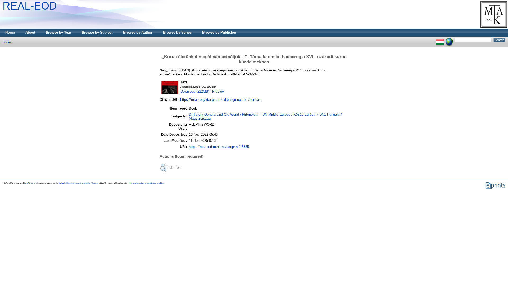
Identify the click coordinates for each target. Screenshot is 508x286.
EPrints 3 (31, 183)
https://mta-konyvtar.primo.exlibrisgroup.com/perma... (221, 100)
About (30, 32)
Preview (218, 91)
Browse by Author (137, 32)
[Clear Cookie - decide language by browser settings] (449, 40)
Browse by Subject (97, 32)
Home (10, 32)
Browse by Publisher (219, 32)
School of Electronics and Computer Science (78, 183)
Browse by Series (177, 32)
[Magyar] (440, 40)
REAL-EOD (30, 6)
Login (7, 42)
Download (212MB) (194, 91)
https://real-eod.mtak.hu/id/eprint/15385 (219, 147)
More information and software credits (146, 183)
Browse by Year (58, 32)
